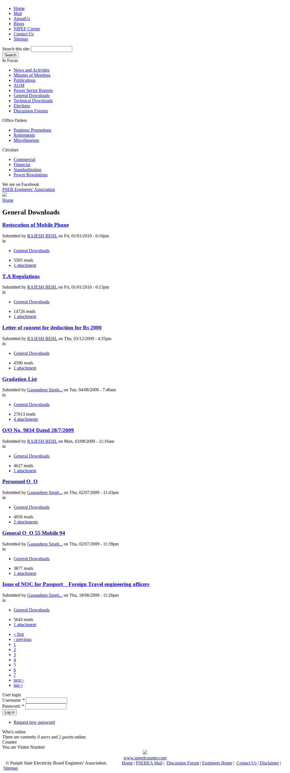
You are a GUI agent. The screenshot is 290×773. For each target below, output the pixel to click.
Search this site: (16, 48)
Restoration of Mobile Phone (35, 225)
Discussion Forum (183, 763)
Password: (13, 706)
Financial (22, 164)
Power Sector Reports (33, 90)
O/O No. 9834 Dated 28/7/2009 (38, 430)
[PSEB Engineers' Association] (4, 195)
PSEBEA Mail (149, 763)
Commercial (24, 159)
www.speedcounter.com (145, 757)
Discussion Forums (31, 110)
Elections (22, 105)
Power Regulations (31, 174)
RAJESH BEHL (42, 235)
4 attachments (26, 419)
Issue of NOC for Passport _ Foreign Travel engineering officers (75, 584)
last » (18, 685)
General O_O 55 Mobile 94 (33, 533)
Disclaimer (269, 763)
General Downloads (32, 95)
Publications (24, 80)
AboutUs (22, 18)
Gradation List (19, 379)
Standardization (27, 169)
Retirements (24, 135)
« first (19, 634)
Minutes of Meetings (32, 75)
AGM (19, 85)
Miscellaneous (26, 140)
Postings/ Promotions (32, 130)
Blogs (19, 23)
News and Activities (32, 70)
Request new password (34, 722)
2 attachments (26, 521)
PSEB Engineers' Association (28, 189)
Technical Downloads (33, 100)
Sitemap (21, 38)
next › (19, 680)
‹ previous (22, 639)
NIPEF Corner (27, 28)
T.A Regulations (21, 276)
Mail (18, 13)
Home (19, 8)
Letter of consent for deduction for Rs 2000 (52, 327)
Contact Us (24, 33)
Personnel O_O (20, 481)
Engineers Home (217, 763)
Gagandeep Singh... (45, 389)
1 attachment (25, 265)
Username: (13, 700)
